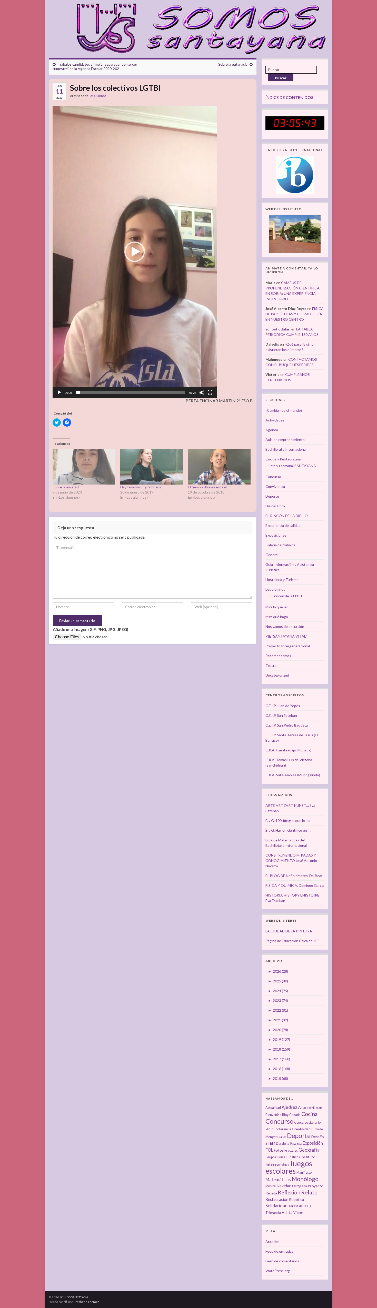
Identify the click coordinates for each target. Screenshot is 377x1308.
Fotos (279, 1150)
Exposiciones (275, 535)
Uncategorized (277, 675)
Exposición (313, 1143)
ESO (299, 1143)
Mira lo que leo (277, 607)
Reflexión (289, 1192)
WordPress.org (277, 1271)
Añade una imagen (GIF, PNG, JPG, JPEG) (90, 629)
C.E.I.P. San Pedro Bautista (286, 725)
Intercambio (277, 1164)
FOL (269, 1150)
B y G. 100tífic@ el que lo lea (287, 820)
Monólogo (305, 1178)
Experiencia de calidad (283, 525)
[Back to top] (365, 1296)
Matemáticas (278, 1179)
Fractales (291, 1150)
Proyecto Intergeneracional (287, 646)
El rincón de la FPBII (286, 596)
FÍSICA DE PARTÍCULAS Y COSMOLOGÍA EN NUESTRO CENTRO (294, 313)
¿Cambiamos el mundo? (283, 410)
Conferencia (282, 1129)
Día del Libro (275, 506)
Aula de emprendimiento (285, 439)
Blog (285, 1115)
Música (270, 1186)
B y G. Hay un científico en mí (288, 830)
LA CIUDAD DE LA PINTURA (288, 931)
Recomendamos (278, 655)
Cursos (281, 1137)
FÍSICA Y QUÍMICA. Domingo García (294, 885)
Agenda (271, 430)
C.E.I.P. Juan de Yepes (282, 705)
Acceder (272, 1241)
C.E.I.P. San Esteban (281, 715)
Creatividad (301, 1129)
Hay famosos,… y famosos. (141, 487)
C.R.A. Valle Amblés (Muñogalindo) (292, 775)
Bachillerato (314, 1107)
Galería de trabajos (280, 545)
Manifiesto (304, 1172)
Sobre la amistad (66, 487)
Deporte (272, 496)
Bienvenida (273, 1115)
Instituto (308, 1157)
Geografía (309, 1150)
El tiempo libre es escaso (207, 487)
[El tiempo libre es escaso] (219, 466)
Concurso (273, 477)
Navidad (283, 1185)
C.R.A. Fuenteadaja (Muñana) (288, 750)
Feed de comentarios (282, 1261)
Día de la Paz (286, 1143)
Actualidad (273, 1108)
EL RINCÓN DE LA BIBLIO (286, 516)
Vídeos (298, 1213)
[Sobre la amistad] (84, 466)
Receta (271, 1193)
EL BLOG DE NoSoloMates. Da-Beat (294, 875)
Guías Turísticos (288, 1157)
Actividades (274, 420)
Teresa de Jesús (299, 1206)
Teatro (270, 665)
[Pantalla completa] (210, 392)
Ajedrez (289, 1107)
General (271, 554)
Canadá (295, 1115)
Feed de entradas (279, 1251)
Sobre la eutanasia (232, 64)
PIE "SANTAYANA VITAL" (286, 636)
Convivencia (275, 486)
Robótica (296, 1199)
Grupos (270, 1157)
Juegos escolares (288, 1167)
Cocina (309, 1114)
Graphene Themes (86, 1302)
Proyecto (315, 1186)
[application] (135, 252)
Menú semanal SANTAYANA (293, 466)
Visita (287, 1212)
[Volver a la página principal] (198, 27)
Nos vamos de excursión (284, 626)
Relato (309, 1192)
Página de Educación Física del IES (292, 941)
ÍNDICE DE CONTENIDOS (289, 97)
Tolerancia (273, 1213)
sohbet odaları (278, 329)
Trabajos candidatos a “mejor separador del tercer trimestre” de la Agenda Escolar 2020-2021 (95, 66)
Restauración (276, 1199)
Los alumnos (97, 96)
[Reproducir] (59, 392)
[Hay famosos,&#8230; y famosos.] (151, 466)
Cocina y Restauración (283, 459)
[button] (134, 252)
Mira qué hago (276, 617)
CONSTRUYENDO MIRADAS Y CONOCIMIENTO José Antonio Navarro (291, 860)
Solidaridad (276, 1205)
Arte (302, 1107)
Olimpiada (299, 1186)
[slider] (130, 392)
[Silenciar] (201, 392)
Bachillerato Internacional (285, 449)
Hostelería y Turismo (282, 579)
